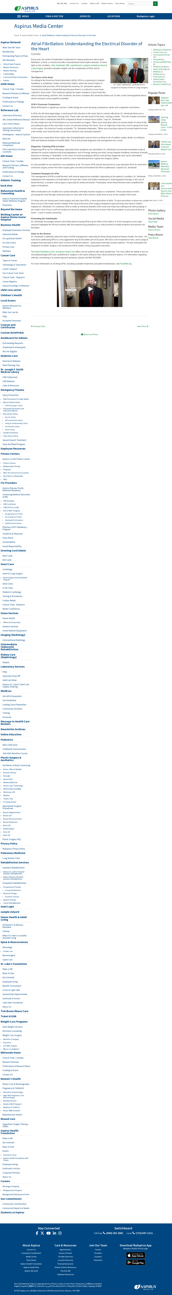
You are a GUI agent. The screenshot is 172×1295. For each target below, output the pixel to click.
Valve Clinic (8, 584)
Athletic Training (11, 180)
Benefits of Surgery (11, 1039)
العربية (48, 1286)
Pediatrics (7, 739)
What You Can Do (10, 312)
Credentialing (8, 74)
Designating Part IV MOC (14, 514)
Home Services (9, 613)
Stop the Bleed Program (14, 444)
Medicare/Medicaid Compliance (11, 144)
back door (7, 185)
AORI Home (7, 84)
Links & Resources (11, 385)
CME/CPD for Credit (11, 507)
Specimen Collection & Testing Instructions (13, 129)
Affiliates (90, 1284)
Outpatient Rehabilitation (14, 883)
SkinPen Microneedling (12, 789)
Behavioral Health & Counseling (13, 192)
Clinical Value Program (12, 64)
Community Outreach (12, 709)
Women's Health (11, 1079)
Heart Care (7, 564)
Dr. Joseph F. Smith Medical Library (12, 370)
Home (16, 35)
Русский (55, 1286)
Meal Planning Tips (11, 365)
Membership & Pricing (11, 466)
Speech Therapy (9, 900)
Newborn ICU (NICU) (11, 1107)
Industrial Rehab (10, 234)
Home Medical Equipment (15, 630)
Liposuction (8, 779)
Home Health (9, 618)
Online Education (11, 734)
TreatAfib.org (125, 264)
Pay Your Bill (65, 1271)
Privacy (54, 1284)
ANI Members (9, 60)
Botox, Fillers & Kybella (12, 769)
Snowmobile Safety (12, 426)
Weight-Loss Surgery (12, 1035)
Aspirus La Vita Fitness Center (16, 459)
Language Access (43, 1284)
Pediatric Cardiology (12, 592)
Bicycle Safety (10, 417)
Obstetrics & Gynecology (13, 1092)
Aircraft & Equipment (12, 696)
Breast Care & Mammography (16, 1084)
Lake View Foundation (13, 1002)
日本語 (98, 1286)
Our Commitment (11, 1199)
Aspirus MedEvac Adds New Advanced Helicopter (165, 166)
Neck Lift (6, 835)
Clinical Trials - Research (14, 277)
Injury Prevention (11, 395)
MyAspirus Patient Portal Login (135, 1249)
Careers (84, 3)
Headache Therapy (12, 897)
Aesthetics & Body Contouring (16, 765)
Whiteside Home (11, 1052)
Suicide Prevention (10, 432)
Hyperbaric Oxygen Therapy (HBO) (15, 1125)
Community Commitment (31, 1253)
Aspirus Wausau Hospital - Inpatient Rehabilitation (13, 878)
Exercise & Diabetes (12, 361)
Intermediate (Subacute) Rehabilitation (9, 647)
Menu (25, 16)
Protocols (7, 717)
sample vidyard (10, 912)
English (17, 1286)
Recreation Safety (10, 414)
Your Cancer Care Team (13, 273)
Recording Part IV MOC (13, 517)
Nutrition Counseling (12, 1031)
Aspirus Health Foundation (9, 1131)
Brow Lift (6, 825)
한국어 (63, 1286)
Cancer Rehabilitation (12, 903)
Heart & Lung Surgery (13, 573)
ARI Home (7, 156)
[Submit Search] (155, 3)
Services (85, 16)
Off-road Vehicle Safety (14, 420)
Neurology (7, 947)
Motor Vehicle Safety (11, 402)
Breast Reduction (10, 822)
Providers (98, 1253)
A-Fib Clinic (8, 588)
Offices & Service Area (11, 622)
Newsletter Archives (13, 729)
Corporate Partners (11, 1173)
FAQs (5, 316)
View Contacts (154, 229)
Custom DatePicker (12, 332)
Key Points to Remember (13, 476)
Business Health (10, 225)
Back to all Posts (90, 334)
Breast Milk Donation (11, 1110)
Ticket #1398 (8, 1016)
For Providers (9, 483)
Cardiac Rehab (9, 600)
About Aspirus (31, 1245)
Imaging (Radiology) (13, 635)
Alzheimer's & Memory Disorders (13, 926)
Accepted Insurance (12, 320)
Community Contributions (14, 1204)
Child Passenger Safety (14, 406)
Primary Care (8, 247)
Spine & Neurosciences (14, 942)
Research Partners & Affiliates (16, 93)
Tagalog (91, 1286)
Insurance (7, 1042)
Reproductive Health (12, 1115)
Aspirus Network (11, 42)
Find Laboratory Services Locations (14, 150)
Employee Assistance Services (16, 230)
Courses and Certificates (8, 326)
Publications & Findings (13, 102)
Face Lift (6, 832)
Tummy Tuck (8, 798)
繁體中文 (33, 1286)
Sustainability (9, 542)
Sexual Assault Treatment (14, 440)
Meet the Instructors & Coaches (16, 473)
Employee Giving (10, 982)
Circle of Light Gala (11, 990)
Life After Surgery (10, 1046)
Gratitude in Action (11, 998)
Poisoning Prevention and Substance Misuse (13, 409)
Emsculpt (6, 776)
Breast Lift (7, 815)
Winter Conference (11, 609)
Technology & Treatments (14, 265)
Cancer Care (8, 255)
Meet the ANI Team (11, 47)
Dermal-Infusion (9, 772)
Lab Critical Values (11, 124)
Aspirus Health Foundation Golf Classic (15, 1159)
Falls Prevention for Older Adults (16, 399)
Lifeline (6, 931)
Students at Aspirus (12, 1212)
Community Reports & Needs (16, 1208)
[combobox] (140, 3)
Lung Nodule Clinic (11, 858)
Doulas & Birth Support (12, 1104)
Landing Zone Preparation (14, 704)
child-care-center (11, 290)
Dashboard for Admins (14, 338)
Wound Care (8, 1119)
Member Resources (11, 67)
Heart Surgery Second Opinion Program (15, 578)
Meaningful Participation (14, 520)
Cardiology (7, 569)
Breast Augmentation (12, 812)
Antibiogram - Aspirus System (16, 134)
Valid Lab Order (10, 680)
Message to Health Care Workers (15, 722)
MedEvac (6, 691)
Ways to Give (8, 973)
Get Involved (8, 977)
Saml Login (7, 906)
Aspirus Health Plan (31, 1267)
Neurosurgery (9, 955)
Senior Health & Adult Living (14, 918)
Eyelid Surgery (8, 828)
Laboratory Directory (12, 115)
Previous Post (39, 326)
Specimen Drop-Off (11, 676)
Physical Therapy (10, 893)
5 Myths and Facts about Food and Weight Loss (166, 146)
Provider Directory (65, 1256)
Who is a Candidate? (11, 1049)
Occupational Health (12, 238)
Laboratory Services (13, 666)
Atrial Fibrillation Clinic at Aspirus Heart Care (55, 252)
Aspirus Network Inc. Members (12, 307)
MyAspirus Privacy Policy (14, 849)
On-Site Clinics (9, 243)
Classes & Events (65, 1253)
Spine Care (7, 960)
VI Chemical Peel (9, 802)
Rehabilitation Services (15, 862)
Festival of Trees (10, 1155)
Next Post (141, 326)
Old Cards (7, 560)
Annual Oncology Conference (16, 286)
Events (6, 1151)
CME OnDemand (10, 377)
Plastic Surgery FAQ (12, 839)
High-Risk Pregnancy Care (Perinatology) (13, 1096)
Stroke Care (8, 951)
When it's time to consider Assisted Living (15, 936)
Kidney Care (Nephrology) (9, 655)
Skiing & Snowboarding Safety (16, 423)
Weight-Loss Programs (14, 1021)
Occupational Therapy (12, 887)
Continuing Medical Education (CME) (16, 495)
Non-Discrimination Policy (24, 1284)
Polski (78, 1286)
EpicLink (6, 138)
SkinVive (6, 795)
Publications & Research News (16, 1066)
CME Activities (8, 501)
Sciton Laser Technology (13, 785)
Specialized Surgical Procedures (12, 807)
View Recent (153, 238)
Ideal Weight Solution (13, 1027)
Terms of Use (64, 1284)
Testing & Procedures (12, 596)
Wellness (7, 251)
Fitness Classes (9, 463)
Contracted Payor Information (15, 77)
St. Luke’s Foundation (14, 964)
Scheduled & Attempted (14, 347)
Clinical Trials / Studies (13, 89)
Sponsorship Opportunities (15, 994)
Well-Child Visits (10, 745)
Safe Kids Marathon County (15, 753)
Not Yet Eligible (10, 351)
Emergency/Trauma (12, 390)
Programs (7, 469)
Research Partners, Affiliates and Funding (15, 166)
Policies (6, 80)
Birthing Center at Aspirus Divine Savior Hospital (13, 217)
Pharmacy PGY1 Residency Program (15, 528)
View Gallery (153, 213)
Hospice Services (10, 626)
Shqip (84, 1286)
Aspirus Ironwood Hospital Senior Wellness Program (15, 199)
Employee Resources (13, 448)
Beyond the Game (11, 209)
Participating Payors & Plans (15, 56)
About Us (7, 1007)
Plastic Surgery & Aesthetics (11, 758)
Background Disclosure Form (16, 1194)
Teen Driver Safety (10, 436)
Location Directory (65, 1260)
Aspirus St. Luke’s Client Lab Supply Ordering (16, 685)
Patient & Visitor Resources (65, 1267)
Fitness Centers (10, 454)
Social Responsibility (12, 546)
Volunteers (98, 1260)
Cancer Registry (10, 281)
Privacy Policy (9, 843)
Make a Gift (94, 3)
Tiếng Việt (71, 1286)
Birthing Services (10, 1101)
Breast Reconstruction (12, 819)
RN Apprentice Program (12, 1190)
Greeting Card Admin (13, 550)
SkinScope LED (9, 792)
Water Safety (10, 430)
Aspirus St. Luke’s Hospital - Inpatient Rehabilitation (14, 873)
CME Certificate (9, 504)
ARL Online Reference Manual (16, 119)
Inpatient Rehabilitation (14, 868)
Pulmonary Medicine (13, 853)
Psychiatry (7, 205)
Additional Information (13, 523)
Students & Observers (13, 534)
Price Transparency (78, 1284)
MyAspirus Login (146, 16)
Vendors (98, 1284)
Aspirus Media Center (30, 35)
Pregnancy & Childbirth (13, 1088)
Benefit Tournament (12, 986)
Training (6, 713)
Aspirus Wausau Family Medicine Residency (13, 489)
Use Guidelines (9, 700)
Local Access (8, 300)
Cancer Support (10, 269)
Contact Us (74, 3)
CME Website (9, 381)
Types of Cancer (10, 260)
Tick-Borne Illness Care (14, 1011)
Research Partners (11, 1062)
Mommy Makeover (10, 782)
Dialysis (6, 662)
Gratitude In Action (11, 1168)
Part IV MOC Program (11, 511)
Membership (8, 52)
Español (24, 1286)
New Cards (7, 556)
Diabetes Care (9, 356)
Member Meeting (9, 70)
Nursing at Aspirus (11, 1186)
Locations (113, 16)
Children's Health (11, 295)
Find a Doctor (54, 16)
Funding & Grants (10, 97)
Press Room (120, 3)
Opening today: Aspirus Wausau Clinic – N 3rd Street (166, 123)
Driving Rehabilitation (13, 890)
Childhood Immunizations (14, 749)
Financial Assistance (65, 1264)
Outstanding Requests (13, 343)
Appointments (65, 1249)
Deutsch (41, 1286)
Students (98, 1256)
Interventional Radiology (14, 640)
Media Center (107, 3)
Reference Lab (9, 110)
